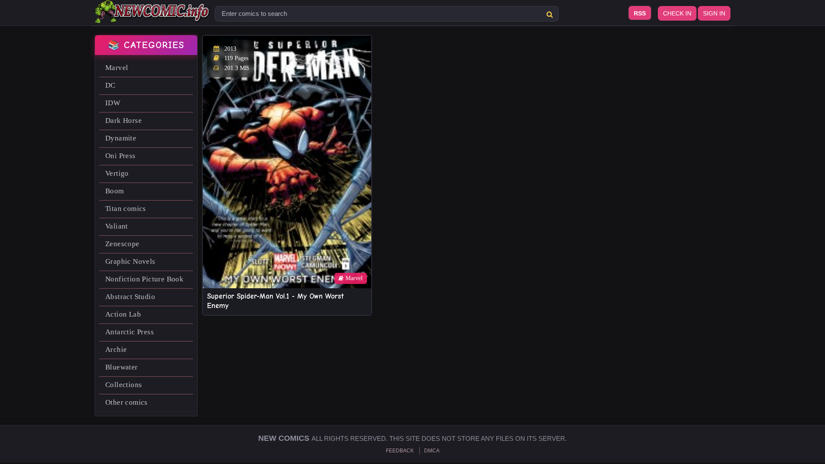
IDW (112, 103)
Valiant (116, 226)
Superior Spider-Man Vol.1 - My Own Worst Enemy (275, 301)
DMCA (432, 451)
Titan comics (125, 209)
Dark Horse (123, 120)
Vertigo (117, 173)
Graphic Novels (130, 261)
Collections (123, 385)
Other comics (126, 402)
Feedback (400, 451)
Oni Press (120, 156)
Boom (114, 191)
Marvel (116, 68)
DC (110, 85)
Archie (116, 349)
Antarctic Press (129, 332)
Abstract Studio (130, 297)
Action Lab (123, 314)
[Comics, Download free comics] (153, 17)
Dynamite (120, 138)
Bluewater (121, 367)
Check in (677, 13)
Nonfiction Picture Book (144, 279)
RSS (640, 13)
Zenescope (122, 244)
